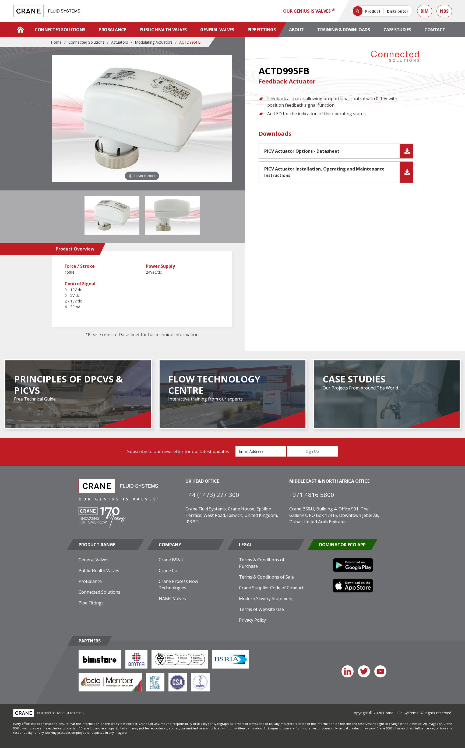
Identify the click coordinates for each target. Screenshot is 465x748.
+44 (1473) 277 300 (212, 494)
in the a (145, 175)
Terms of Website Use (261, 609)
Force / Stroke (80, 266)
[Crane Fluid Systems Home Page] (20, 29)
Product (373, 11)
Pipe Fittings (262, 30)
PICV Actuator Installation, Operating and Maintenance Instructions (324, 172)
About (296, 30)
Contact (434, 30)
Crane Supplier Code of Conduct (271, 588)
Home (56, 42)
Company (170, 545)
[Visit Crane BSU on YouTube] (380, 671)
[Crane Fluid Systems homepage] (46, 11)
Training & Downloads (343, 30)
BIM (425, 11)
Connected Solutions (60, 30)
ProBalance (112, 30)
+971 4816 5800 (311, 494)
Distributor (397, 11)
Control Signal (80, 284)
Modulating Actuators (153, 42)
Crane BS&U (171, 560)
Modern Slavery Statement (266, 598)
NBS (444, 11)
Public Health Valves (163, 30)
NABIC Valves (172, 598)
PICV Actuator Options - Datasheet (301, 151)
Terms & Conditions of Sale (266, 577)
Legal (245, 545)
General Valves (217, 30)
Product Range (97, 545)
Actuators (119, 42)
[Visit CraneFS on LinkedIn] (347, 671)
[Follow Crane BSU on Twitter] (364, 671)
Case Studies (397, 30)
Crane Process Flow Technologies (178, 584)
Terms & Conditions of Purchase (261, 563)
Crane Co (168, 570)
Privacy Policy (252, 620)
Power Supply (160, 266)
